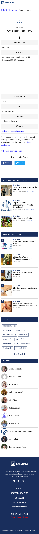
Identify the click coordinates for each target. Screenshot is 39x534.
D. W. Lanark (14, 416)
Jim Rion (13, 400)
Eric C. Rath (14, 424)
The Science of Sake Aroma (25, 288)
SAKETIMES (30, 191)
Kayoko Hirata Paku (17, 447)
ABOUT (19, 488)
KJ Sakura (13, 385)
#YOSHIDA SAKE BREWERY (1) (14, 330)
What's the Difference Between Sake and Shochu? (25, 305)
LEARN (17, 239)
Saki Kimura (14, 408)
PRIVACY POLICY (19, 502)
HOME (4, 10)
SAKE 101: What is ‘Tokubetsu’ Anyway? (22, 258)
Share (7, 163)
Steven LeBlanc (15, 377)
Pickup (17, 185)
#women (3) (7, 339)
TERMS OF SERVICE (19, 507)
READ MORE (19, 354)
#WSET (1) (23, 335)
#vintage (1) (7, 348)
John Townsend (16, 392)
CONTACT (19, 498)
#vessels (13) (21, 348)
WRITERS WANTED (19, 493)
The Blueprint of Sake (22, 218)
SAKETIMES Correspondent (21, 431)
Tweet (20, 163)
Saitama (19, 28)
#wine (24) (20, 339)
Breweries (12, 10)
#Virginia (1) (26, 343)
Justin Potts (14, 439)
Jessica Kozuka (15, 369)
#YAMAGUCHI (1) (9, 335)
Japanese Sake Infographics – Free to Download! (23, 205)
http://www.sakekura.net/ (13, 131)
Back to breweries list (12, 151)
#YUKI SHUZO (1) (9, 326)
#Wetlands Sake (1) (10, 343)
